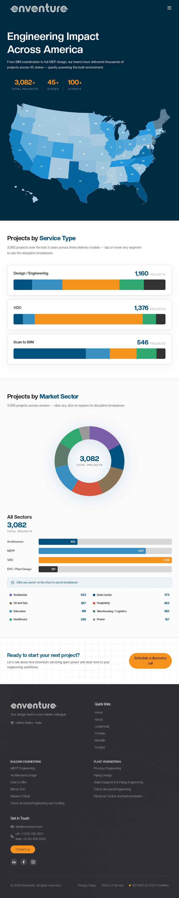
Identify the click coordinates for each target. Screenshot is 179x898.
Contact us (23, 849)
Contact (100, 747)
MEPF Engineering (22, 768)
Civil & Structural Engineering (112, 789)
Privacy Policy (87, 885)
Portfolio (100, 733)
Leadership (102, 726)
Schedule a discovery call (150, 660)
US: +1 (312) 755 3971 (29, 833)
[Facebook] (23, 862)
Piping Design (103, 775)
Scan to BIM (18, 782)
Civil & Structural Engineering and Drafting (37, 803)
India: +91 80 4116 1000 (31, 839)
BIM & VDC (18, 789)
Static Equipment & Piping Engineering (118, 782)
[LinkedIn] (13, 862)
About (99, 719)
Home (99, 712)
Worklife (100, 740)
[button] (105, 438)
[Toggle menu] (169, 7)
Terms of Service (112, 885)
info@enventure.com (29, 826)
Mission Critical (20, 796)
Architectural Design (23, 775)
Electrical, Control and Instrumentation (118, 796)
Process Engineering (107, 768)
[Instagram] (33, 862)
